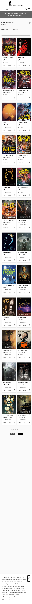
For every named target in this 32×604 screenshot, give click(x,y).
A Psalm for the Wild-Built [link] (8, 415)
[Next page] (21, 430)
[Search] (2, 9)
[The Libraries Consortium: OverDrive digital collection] (16, 3)
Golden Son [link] (6, 187)
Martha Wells (22, 222)
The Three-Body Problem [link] (8, 285)
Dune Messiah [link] (22, 317)
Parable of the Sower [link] (23, 285)
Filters (4, 34)
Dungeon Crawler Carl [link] (8, 58)
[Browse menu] (29, 9)
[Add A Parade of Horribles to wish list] (29, 195)
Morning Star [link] (6, 252)
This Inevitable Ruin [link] (8, 220)
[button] (26, 23)
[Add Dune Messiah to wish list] (29, 325)
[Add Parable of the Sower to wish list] (29, 293)
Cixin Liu (6, 287)
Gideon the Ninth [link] (23, 382)
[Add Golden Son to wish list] (14, 195)
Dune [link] (4, 123)
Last (21, 434)
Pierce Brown (22, 60)
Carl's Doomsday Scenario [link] (8, 90)
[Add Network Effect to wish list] (29, 423)
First (12, 434)
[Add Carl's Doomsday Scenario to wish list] (14, 98)
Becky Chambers (8, 417)
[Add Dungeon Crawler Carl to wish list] (14, 65)
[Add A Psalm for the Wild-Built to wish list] (14, 423)
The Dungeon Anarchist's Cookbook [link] (23, 90)
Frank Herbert (7, 125)
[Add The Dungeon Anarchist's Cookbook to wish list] (29, 98)
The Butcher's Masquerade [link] (8, 155)
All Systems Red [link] (22, 252)
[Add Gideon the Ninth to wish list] (29, 390)
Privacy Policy (22, 579)
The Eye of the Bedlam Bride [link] (23, 155)
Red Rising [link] (21, 58)
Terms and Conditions (8, 579)
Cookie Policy (6, 599)
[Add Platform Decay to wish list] (29, 228)
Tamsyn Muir (22, 384)
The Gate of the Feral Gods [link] (23, 123)
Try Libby (7, 13)
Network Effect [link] (22, 415)
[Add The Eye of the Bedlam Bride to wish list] (29, 163)
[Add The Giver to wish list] (14, 325)
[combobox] (12, 9)
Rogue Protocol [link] (7, 382)
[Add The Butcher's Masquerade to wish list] (14, 163)
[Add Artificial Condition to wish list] (14, 358)
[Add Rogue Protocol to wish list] (14, 390)
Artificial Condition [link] (8, 350)
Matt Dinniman (7, 60)
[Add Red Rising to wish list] (29, 65)
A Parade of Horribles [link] (23, 187)
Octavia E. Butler (23, 287)
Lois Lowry (6, 319)
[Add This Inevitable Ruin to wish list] (14, 228)
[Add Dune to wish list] (14, 130)
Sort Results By (5, 29)
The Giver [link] (6, 317)
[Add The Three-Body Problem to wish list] (14, 293)
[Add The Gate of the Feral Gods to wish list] (29, 130)
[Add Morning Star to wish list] (14, 260)
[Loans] (25, 9)
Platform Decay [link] (22, 220)
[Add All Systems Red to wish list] (29, 260)
